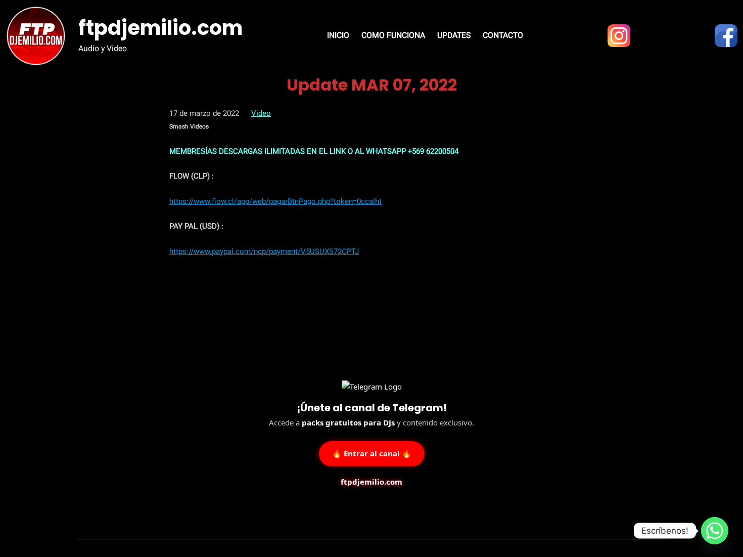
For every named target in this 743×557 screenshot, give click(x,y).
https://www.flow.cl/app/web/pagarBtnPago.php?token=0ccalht (275, 201)
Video (261, 113)
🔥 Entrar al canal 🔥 (371, 453)
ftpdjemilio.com (160, 28)
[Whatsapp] (714, 530)
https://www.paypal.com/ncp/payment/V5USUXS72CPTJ (264, 251)
